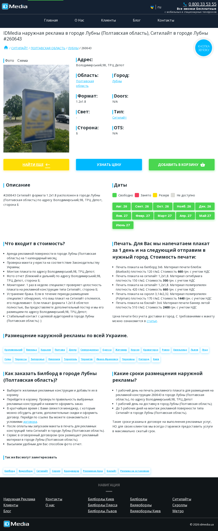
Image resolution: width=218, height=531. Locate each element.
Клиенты (108, 20)
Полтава (60, 349)
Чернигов (87, 359)
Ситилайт (19, 48)
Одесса (107, 349)
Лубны (73, 48)
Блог (137, 20)
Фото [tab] (9, 60)
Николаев (54, 359)
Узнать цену (109, 164)
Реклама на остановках (134, 470)
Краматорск (150, 349)
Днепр (73, 349)
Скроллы (179, 505)
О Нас (79, 20)
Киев (156, 359)
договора (30, 422)
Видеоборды (141, 505)
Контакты (166, 20)
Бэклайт (111, 470)
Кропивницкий (13, 349)
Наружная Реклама (19, 499)
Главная (51, 20)
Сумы (7, 359)
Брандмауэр (71, 470)
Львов (194, 349)
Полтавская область (48, 48)
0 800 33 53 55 (199, 4)
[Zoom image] (36, 109)
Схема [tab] (22, 60)
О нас (50, 505)
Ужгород (144, 359)
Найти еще (36, 164)
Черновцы (128, 359)
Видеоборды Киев (145, 511)
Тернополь (70, 359)
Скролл (56, 470)
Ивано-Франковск (107, 359)
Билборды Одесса (102, 505)
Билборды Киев (101, 499)
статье (152, 321)
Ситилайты (181, 499)
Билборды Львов (102, 511)
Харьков (46, 349)
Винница (31, 349)
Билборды (138, 499)
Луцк (205, 349)
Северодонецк (89, 349)
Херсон (135, 349)
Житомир (121, 349)
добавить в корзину (181, 164)
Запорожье (37, 359)
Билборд (9, 470)
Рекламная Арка (93, 470)
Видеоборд (26, 470)
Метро (178, 511)
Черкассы (21, 359)
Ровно (165, 349)
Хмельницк (180, 349)
